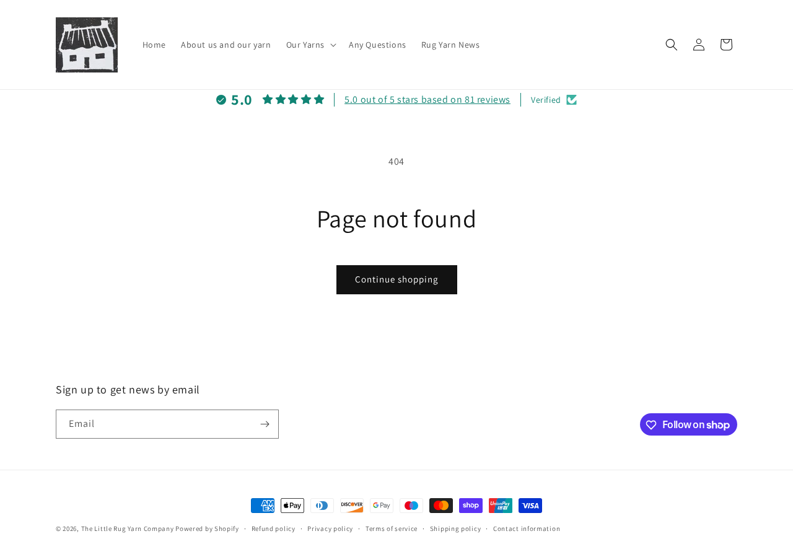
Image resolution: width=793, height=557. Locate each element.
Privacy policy (330, 528)
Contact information (526, 528)
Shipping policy (455, 528)
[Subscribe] (264, 424)
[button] (310, 45)
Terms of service (392, 528)
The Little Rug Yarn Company (127, 528)
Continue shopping (397, 279)
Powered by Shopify (207, 528)
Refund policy (274, 528)
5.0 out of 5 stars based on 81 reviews (427, 99)
